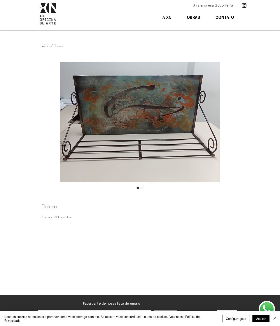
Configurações (236, 318)
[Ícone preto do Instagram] (244, 5)
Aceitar (261, 318)
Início (45, 45)
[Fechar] (274, 319)
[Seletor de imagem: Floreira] (138, 188)
